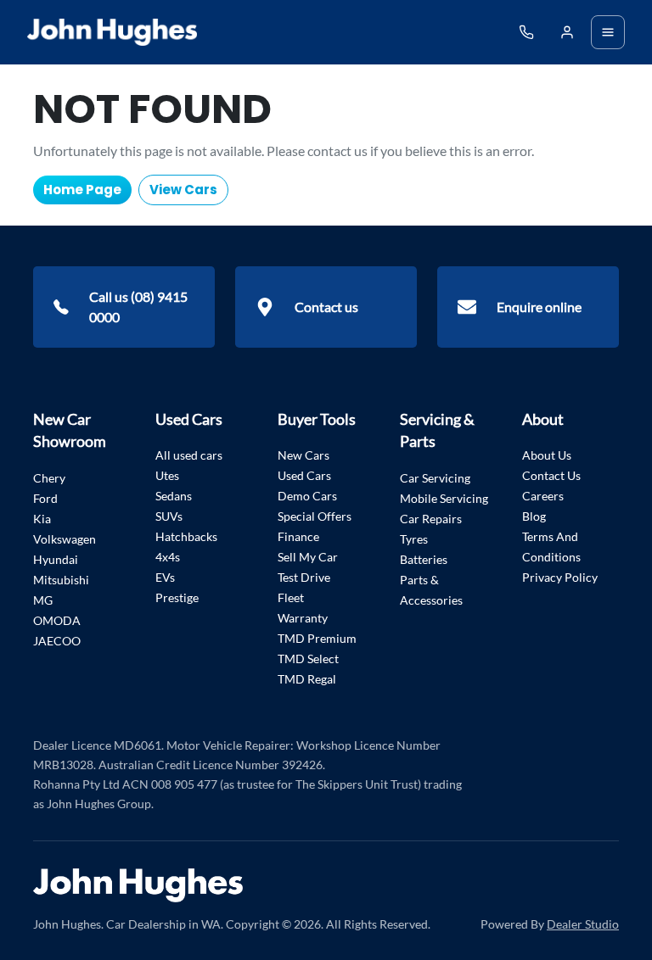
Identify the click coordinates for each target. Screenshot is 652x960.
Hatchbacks (186, 536)
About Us (546, 455)
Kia (42, 518)
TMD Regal (307, 679)
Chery (49, 478)
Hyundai (55, 559)
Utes (167, 475)
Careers (543, 495)
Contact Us (551, 475)
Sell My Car (308, 557)
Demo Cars (307, 495)
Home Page (82, 189)
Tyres (414, 539)
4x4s (167, 557)
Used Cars (304, 475)
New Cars (303, 455)
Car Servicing (435, 478)
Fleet (291, 597)
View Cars (183, 189)
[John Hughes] (112, 32)
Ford (45, 498)
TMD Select (308, 658)
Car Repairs (431, 518)
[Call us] (526, 32)
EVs (165, 577)
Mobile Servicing (444, 498)
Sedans (173, 495)
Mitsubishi (61, 579)
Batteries (423, 559)
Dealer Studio (583, 924)
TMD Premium (317, 638)
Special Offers (314, 516)
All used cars (188, 455)
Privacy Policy (560, 577)
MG (43, 600)
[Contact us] (567, 32)
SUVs (169, 516)
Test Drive (304, 577)
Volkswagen (64, 539)
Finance (298, 536)
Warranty (303, 618)
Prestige (177, 597)
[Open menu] (608, 32)
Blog (534, 516)
